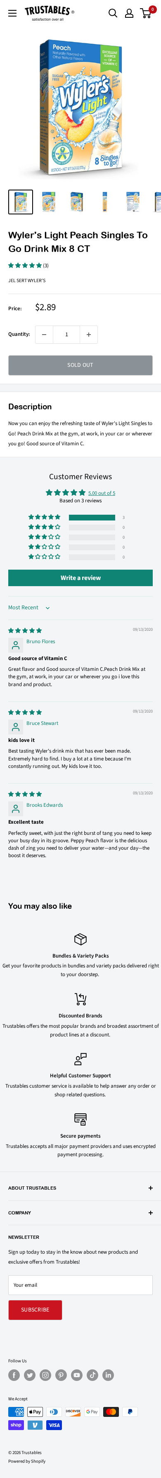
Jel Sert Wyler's (26, 280)
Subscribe (35, 1310)
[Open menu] (12, 13)
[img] (25, 630)
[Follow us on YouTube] (77, 1375)
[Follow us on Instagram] (45, 1375)
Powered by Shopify (26, 1461)
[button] (25, 265)
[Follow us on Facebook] (14, 1375)
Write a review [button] (81, 577)
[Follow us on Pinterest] (61, 1375)
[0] (146, 13)
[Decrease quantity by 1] (44, 334)
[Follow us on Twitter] (30, 1375)
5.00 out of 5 (101, 493)
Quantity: (19, 334)
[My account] (129, 13)
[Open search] (113, 13)
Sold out (80, 365)
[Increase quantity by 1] (88, 334)
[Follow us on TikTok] (92, 1375)
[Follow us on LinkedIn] (108, 1375)
